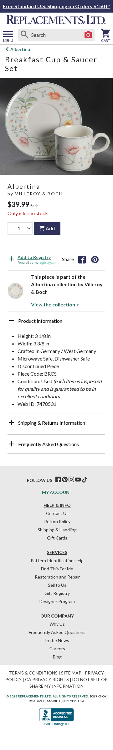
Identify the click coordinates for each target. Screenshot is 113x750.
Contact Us (57, 513)
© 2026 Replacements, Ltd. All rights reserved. (47, 696)
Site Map (71, 672)
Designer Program (57, 601)
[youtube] (78, 479)
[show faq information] (12, 444)
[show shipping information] (12, 422)
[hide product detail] (12, 320)
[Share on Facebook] (82, 259)
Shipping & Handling (57, 529)
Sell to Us (57, 585)
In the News (57, 640)
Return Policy (57, 521)
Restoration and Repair (57, 576)
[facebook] (58, 479)
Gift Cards (57, 537)
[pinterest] (65, 479)
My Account (57, 492)
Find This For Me (57, 568)
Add (50, 228)
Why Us (57, 624)
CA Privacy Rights (47, 679)
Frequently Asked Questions (57, 632)
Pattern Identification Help (57, 560)
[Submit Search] (24, 35)
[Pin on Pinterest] (94, 259)
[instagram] (71, 479)
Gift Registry (57, 593)
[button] (56, 323)
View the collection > (55, 304)
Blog (57, 656)
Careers (57, 648)
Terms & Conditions (33, 672)
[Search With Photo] (88, 35)
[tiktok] (84, 479)
